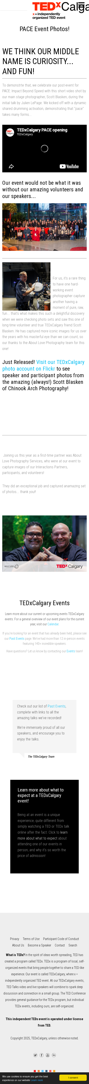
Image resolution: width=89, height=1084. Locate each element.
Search (72, 945)
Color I (35, 1071)
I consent (73, 1077)
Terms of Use (31, 938)
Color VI (54, 1071)
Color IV (46, 1071)
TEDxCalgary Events (44, 603)
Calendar (52, 624)
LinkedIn (54, 1055)
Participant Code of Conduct (61, 938)
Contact (60, 945)
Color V (50, 1071)
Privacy (14, 938)
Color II (39, 1071)
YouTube (47, 1055)
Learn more (37, 1080)
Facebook (41, 1055)
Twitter (35, 1055)
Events (71, 651)
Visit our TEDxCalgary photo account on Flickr (43, 365)
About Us (18, 945)
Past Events (16, 638)
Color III (43, 1071)
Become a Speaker (39, 945)
